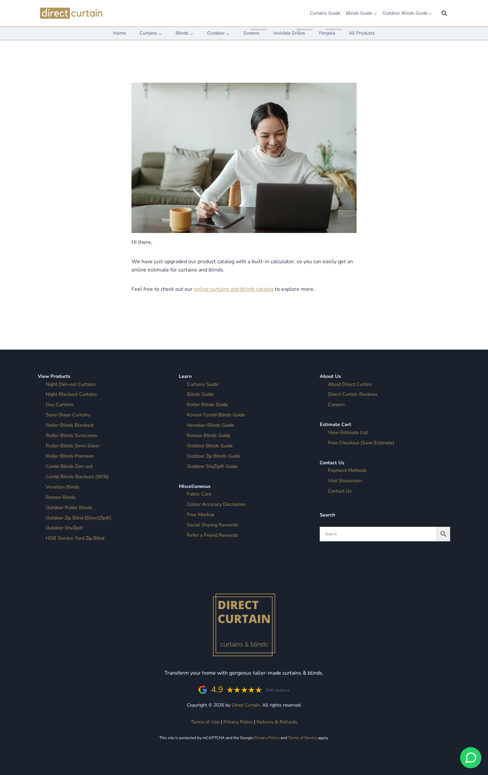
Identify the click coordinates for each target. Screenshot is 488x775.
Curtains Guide (325, 13)
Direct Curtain (246, 705)
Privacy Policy (238, 722)
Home (119, 33)
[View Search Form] (444, 13)
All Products (362, 33)
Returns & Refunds (277, 722)
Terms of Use (205, 722)
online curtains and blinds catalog (234, 289)
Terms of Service (302, 737)
